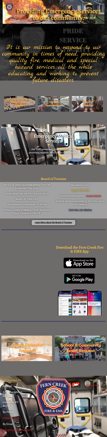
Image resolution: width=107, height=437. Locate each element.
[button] (53, 28)
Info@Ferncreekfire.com (17, 430)
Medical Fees (92, 385)
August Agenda (93, 196)
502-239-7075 (11, 418)
